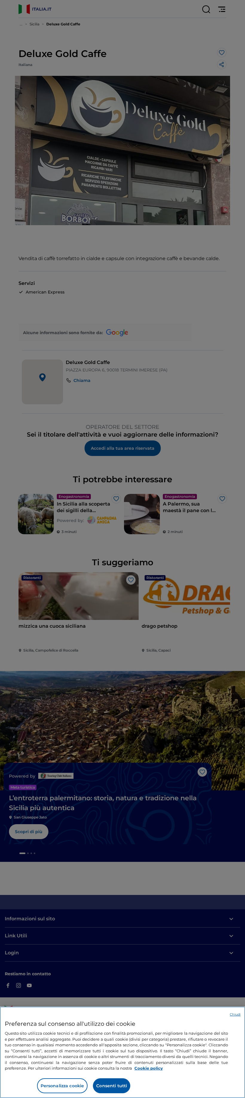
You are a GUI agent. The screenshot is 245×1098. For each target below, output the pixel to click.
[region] (122, 1052)
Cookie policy (148, 1068)
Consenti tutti (111, 1085)
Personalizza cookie (62, 1085)
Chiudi (235, 1014)
